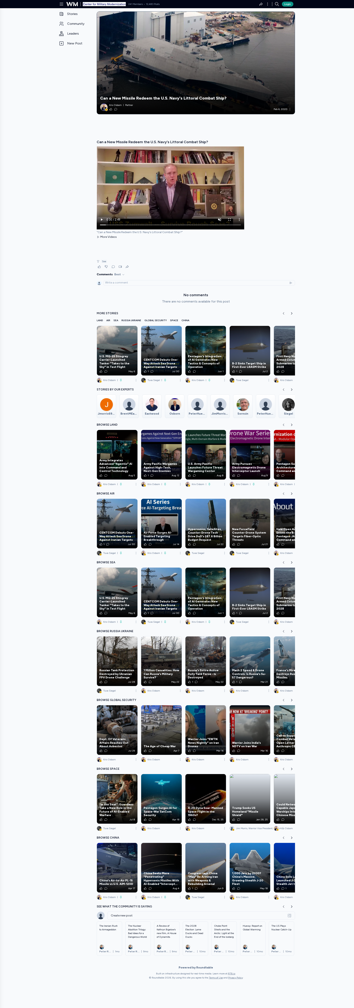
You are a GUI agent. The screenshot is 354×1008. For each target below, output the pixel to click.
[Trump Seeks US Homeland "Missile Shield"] (250, 799)
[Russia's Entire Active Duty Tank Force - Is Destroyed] (205, 661)
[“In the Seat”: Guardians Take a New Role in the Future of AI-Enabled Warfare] (117, 799)
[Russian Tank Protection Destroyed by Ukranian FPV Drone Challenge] (117, 661)
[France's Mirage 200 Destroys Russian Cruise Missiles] (294, 661)
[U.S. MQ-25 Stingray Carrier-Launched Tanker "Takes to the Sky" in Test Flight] (117, 350)
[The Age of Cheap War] (161, 730)
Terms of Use (216, 977)
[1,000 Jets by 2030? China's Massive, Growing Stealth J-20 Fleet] (250, 867)
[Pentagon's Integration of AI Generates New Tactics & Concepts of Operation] (205, 350)
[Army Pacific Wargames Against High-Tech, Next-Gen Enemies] (161, 455)
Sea (104, 261)
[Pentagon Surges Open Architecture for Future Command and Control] (294, 455)
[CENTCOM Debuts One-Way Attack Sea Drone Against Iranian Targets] (161, 350)
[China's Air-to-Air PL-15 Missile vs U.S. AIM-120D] (117, 867)
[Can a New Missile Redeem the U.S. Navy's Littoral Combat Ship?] (196, 63)
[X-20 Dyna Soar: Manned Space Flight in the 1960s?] (205, 799)
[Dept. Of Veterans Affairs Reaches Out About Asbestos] (117, 730)
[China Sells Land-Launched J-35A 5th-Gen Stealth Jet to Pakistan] (294, 867)
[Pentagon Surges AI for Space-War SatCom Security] (161, 799)
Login (287, 4)
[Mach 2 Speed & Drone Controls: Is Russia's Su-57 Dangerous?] (250, 661)
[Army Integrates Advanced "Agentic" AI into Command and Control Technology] (117, 455)
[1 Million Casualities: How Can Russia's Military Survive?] (161, 661)
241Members (135, 4)
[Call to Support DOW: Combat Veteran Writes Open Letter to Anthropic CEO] (294, 730)
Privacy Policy (235, 977)
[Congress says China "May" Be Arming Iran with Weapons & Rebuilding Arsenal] (205, 867)
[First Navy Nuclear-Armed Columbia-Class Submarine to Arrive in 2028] (294, 350)
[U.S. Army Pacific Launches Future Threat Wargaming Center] (205, 455)
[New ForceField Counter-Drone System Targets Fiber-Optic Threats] (250, 523)
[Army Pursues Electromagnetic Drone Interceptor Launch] (250, 455)
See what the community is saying (124, 906)
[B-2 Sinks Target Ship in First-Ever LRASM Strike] (250, 350)
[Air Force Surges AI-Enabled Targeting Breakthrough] (161, 523)
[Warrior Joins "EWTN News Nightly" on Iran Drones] (205, 730)
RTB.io (231, 973)
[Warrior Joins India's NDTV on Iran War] (250, 730)
